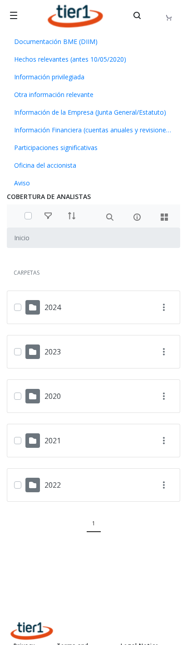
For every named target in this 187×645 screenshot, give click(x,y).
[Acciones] (164, 308)
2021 (52, 441)
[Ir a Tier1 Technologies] (75, 16)
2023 (52, 352)
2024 (52, 307)
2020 (52, 396)
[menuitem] (93, 41)
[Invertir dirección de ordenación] (71, 216)
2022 (52, 485)
